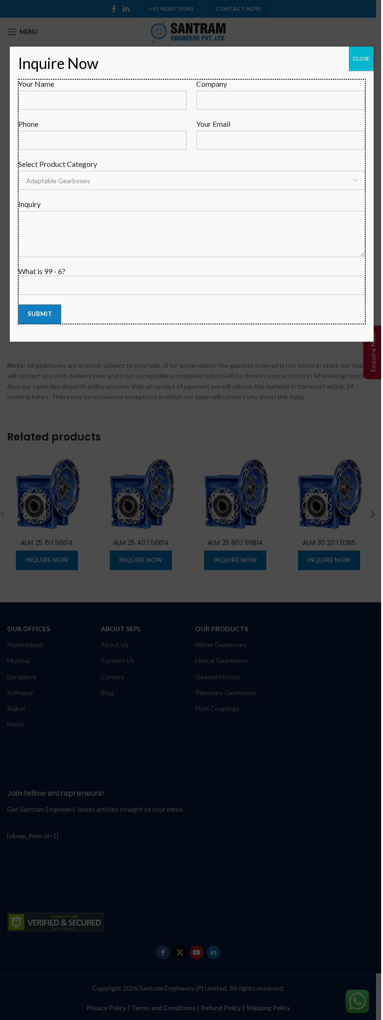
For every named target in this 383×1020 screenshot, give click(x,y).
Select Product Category (57, 163)
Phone (28, 123)
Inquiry (29, 204)
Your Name (36, 83)
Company (211, 83)
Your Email (213, 123)
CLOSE (361, 58)
